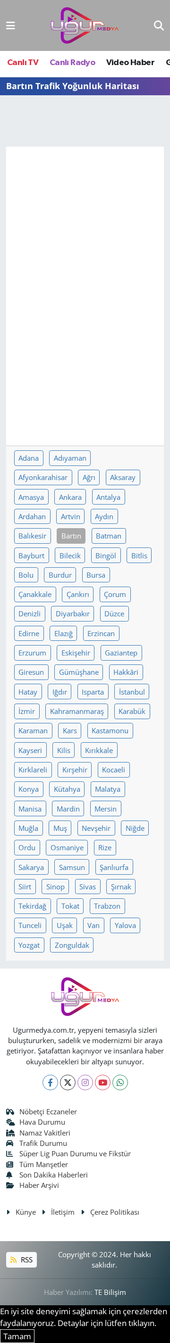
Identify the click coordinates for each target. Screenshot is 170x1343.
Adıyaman (70, 458)
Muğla (28, 828)
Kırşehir (74, 769)
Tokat (70, 906)
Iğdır (59, 691)
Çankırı (78, 594)
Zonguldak (72, 945)
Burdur (60, 575)
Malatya (107, 789)
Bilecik (70, 555)
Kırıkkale (99, 750)
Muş (60, 828)
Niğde (135, 828)
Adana (28, 458)
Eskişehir (75, 652)
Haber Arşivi (39, 1185)
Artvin (70, 516)
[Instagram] (85, 1082)
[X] (68, 1082)
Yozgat (29, 945)
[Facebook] (50, 1082)
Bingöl (105, 555)
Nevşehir (96, 828)
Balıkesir (32, 535)
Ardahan (32, 516)
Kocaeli (113, 769)
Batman (108, 535)
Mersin (105, 808)
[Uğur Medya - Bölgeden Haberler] (84, 25)
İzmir (26, 711)
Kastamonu (110, 730)
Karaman (33, 730)
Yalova (125, 925)
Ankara (70, 497)
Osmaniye (67, 847)
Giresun (31, 672)
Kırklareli (32, 769)
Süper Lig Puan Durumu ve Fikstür (75, 1153)
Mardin (68, 808)
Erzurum (32, 652)
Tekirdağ (32, 906)
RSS (26, 1259)
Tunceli (30, 925)
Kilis (63, 750)
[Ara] (159, 25)
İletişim (63, 1212)
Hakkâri (125, 672)
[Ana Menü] (10, 25)
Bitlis (139, 555)
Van (93, 925)
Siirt (24, 886)
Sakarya (31, 867)
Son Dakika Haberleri (53, 1174)
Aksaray (123, 477)
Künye (26, 1212)
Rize (104, 847)
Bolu (26, 575)
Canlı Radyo (72, 62)
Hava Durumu (42, 1122)
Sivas (87, 886)
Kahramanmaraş (77, 711)
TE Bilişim (110, 1292)
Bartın (71, 535)
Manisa (30, 808)
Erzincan (101, 633)
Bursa (95, 575)
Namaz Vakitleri (44, 1132)
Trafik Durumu (43, 1143)
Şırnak (121, 886)
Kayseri (30, 750)
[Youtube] (102, 1082)
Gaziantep (121, 652)
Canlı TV (22, 62)
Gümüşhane (79, 672)
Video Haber (130, 62)
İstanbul (132, 691)
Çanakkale (34, 594)
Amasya (31, 497)
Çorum (115, 594)
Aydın (104, 516)
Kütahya (67, 789)
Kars (70, 730)
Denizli (29, 613)
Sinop (55, 886)
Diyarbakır (73, 613)
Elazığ (63, 633)
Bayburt (31, 555)
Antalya (108, 497)
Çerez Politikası (114, 1212)
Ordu (26, 847)
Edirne (28, 633)
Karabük (132, 711)
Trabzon (107, 906)
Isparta (93, 691)
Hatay (27, 691)
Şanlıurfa (114, 867)
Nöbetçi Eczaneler (48, 1111)
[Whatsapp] (120, 1082)
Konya (28, 789)
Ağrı (89, 477)
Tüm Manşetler (43, 1164)
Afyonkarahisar (43, 477)
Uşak (65, 925)
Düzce (114, 613)
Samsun (72, 867)
